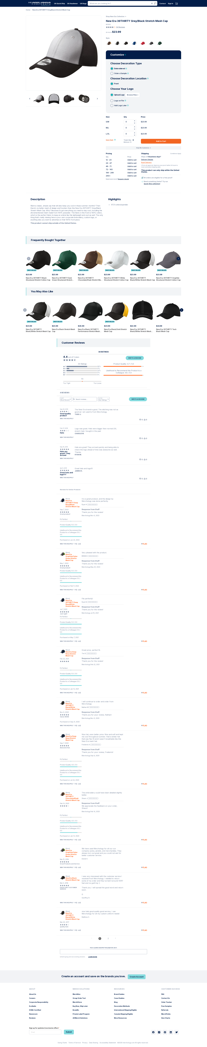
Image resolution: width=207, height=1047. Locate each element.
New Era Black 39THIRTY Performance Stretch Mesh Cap (89, 331)
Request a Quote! (123, 179)
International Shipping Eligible (126, 1010)
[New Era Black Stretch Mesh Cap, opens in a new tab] (62, 878)
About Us (33, 994)
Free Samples (167, 1006)
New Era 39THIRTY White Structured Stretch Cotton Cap (116, 279)
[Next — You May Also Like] (181, 310)
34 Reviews (120, 27)
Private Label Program (82, 1014)
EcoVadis (33, 1006)
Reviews (33, 1018)
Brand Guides (120, 994)
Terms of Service (74, 1043)
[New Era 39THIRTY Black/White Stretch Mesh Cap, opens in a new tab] (62, 705)
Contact (162, 3)
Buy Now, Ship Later (81, 1006)
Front (116, 84)
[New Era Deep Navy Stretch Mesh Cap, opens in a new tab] (62, 653)
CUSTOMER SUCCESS (170, 989)
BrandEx (77, 1010)
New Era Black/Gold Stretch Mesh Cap (115, 330)
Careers (33, 998)
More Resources (121, 1018)
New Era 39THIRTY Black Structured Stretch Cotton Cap (38, 279)
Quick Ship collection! (152, 184)
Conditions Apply (175, 153)
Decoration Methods (123, 1006)
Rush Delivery (146, 162)
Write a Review (134, 358)
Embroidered (119, 68)
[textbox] (103, 951)
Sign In (170, 3)
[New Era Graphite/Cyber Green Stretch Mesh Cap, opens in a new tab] (62, 556)
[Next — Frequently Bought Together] (178, 258)
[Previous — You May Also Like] (25, 310)
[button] (82, 366)
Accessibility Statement (108, 1043)
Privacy (85, 1043)
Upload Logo (119, 95)
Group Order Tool (80, 998)
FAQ (163, 994)
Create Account (137, 977)
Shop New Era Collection (115, 16)
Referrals (166, 1010)
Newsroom (34, 1014)
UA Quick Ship (59, 3)
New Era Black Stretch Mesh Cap (63, 330)
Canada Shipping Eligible (124, 1014)
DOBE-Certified (36, 1010)
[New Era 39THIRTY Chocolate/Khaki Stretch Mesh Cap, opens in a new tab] (62, 796)
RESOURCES (119, 989)
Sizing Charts (62, 1043)
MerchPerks (167, 1014)
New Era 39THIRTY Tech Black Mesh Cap (166, 330)
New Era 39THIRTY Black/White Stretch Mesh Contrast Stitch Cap (140, 331)
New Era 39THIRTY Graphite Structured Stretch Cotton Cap (168, 279)
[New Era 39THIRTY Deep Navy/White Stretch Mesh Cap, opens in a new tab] (62, 503)
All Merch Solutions (81, 1018)
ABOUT (32, 989)
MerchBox (77, 994)
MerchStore (78, 1002)
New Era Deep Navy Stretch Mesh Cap (71, 654)
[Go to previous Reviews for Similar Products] (92, 938)
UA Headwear (72, 3)
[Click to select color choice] (109, 43)
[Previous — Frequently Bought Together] (28, 258)
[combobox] (66, 399)
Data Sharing (93, 1043)
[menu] (59, 3)
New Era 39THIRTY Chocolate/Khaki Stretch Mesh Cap (90, 280)
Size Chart (109, 140)
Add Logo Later (120, 105)
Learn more (92, 957)
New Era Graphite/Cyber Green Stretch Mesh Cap (72, 557)
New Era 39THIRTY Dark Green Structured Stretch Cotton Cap (62, 280)
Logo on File (119, 101)
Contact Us (166, 998)
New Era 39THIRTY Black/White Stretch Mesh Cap (142, 279)
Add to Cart (161, 141)
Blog (116, 1002)
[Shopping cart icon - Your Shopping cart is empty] (177, 6)
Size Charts (166, 1018)
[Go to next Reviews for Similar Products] (115, 938)
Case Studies (120, 998)
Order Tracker (167, 1002)
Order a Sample (120, 73)
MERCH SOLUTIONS (81, 989)
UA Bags (83, 3)
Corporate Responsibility (39, 1002)
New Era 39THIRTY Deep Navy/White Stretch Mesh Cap (73, 503)
